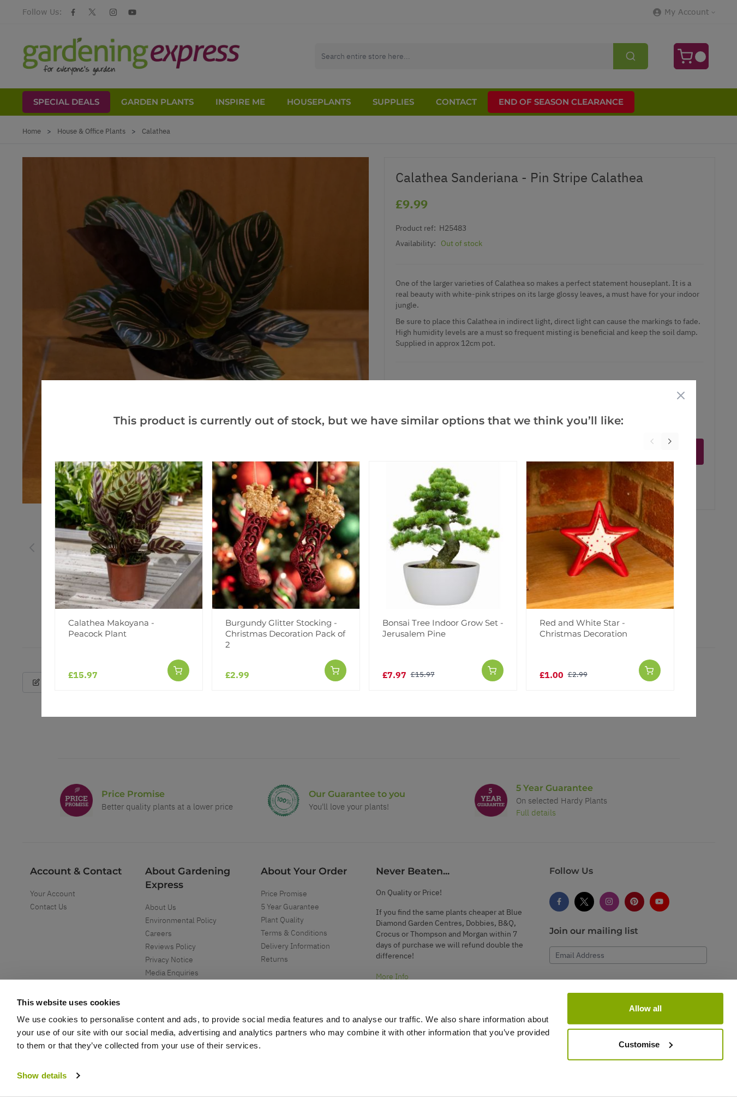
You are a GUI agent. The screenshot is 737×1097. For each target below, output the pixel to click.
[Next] (670, 441)
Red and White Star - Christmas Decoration (583, 628)
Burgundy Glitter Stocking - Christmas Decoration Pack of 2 (285, 634)
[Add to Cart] (178, 670)
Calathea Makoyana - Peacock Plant (111, 628)
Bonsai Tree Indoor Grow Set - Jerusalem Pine (443, 628)
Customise (639, 1043)
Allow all (645, 1008)
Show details (42, 1075)
